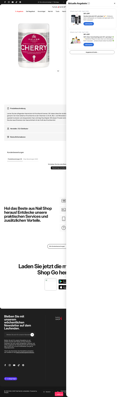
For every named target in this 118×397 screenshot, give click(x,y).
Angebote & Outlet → (92, 52)
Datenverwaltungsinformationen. (25, 352)
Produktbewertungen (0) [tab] (15, 159)
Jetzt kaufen (88, 23)
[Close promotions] (114, 3)
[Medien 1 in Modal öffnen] (32, 45)
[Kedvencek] (58, 71)
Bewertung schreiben (59, 168)
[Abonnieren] (32, 334)
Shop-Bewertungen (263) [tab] (30, 159)
